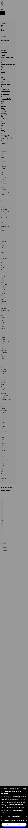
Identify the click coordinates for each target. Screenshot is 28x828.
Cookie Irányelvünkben (17, 810)
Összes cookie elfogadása (14, 824)
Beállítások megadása (14, 816)
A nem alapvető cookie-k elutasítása (14, 820)
